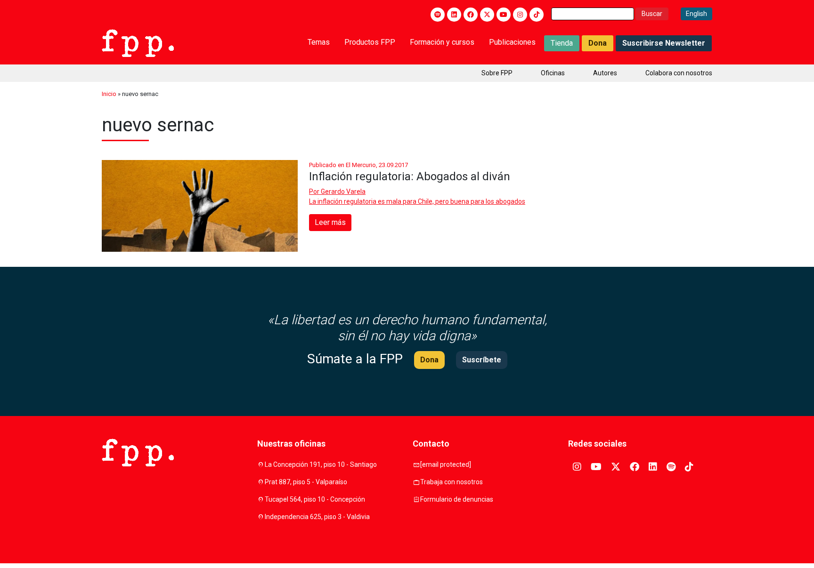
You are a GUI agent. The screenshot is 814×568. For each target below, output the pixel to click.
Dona (597, 43)
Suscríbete (481, 359)
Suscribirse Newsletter (663, 43)
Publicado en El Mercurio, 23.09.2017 (358, 164)
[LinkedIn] (454, 15)
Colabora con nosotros (678, 73)
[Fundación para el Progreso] (138, 42)
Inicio (109, 93)
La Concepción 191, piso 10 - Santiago (321, 464)
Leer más (330, 222)
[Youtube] (504, 15)
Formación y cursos (442, 42)
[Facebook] (471, 15)
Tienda (562, 43)
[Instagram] (520, 15)
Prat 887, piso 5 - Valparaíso (306, 482)
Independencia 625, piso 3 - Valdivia (317, 516)
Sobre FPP (497, 73)
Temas (319, 42)
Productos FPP (369, 42)
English (696, 13)
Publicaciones (512, 42)
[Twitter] (487, 15)
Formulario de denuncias (456, 499)
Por (337, 191)
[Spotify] (438, 15)
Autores (605, 73)
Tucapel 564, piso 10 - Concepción (315, 499)
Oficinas (553, 73)
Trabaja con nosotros (451, 482)
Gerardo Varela (343, 191)
